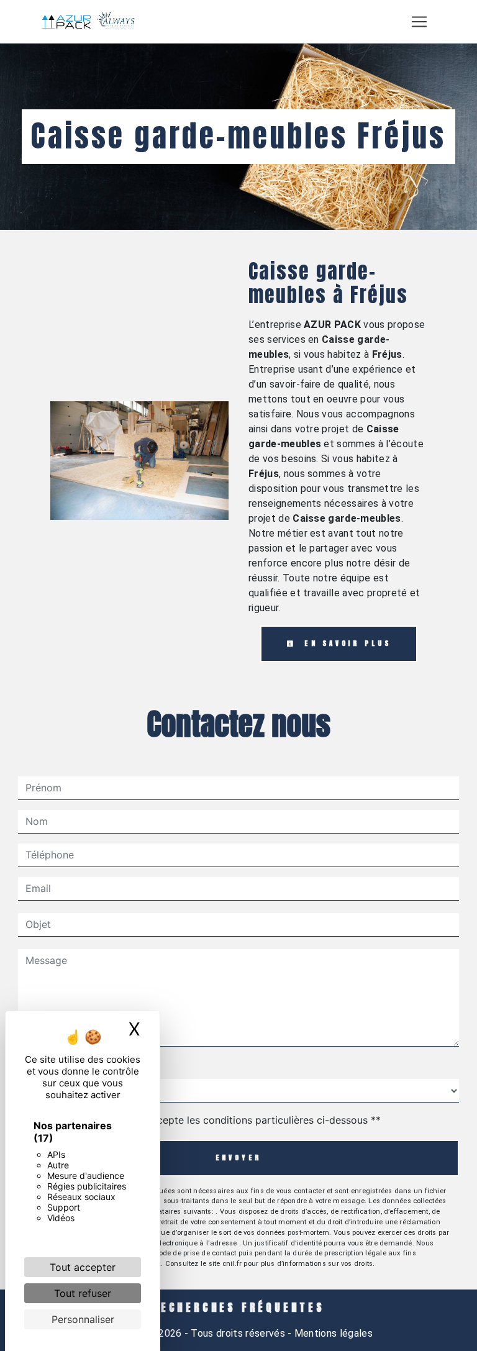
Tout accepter (83, 1267)
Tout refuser (82, 1293)
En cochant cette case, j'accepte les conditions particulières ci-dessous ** (205, 1120)
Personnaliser (83, 1319)
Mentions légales (332, 1333)
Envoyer (239, 1157)
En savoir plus (345, 643)
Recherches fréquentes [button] (238, 1307)
